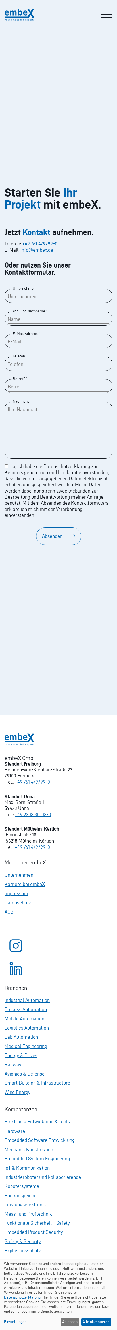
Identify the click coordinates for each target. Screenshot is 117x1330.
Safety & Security (23, 1241)
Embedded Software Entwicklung (40, 1140)
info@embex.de (36, 249)
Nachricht (21, 401)
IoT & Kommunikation (27, 1168)
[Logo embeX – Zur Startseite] (19, 15)
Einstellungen (15, 1322)
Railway (13, 1064)
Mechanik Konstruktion (29, 1149)
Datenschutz (18, 902)
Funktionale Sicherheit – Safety (37, 1223)
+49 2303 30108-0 (33, 814)
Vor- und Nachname (30, 311)
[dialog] (58, 1294)
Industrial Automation (27, 1000)
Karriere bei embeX (25, 884)
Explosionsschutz (23, 1250)
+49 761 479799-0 (39, 243)
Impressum (16, 893)
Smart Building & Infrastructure (37, 1082)
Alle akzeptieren (96, 1322)
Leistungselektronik (25, 1204)
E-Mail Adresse (26, 333)
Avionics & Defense (25, 1073)
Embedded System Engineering (37, 1158)
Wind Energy (17, 1092)
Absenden (52, 536)
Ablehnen (70, 1322)
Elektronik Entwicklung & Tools (37, 1121)
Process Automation (26, 1009)
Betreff (20, 378)
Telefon (19, 356)
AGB (9, 911)
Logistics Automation (27, 1027)
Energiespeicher (21, 1195)
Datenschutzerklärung (22, 1297)
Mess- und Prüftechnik (28, 1214)
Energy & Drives (21, 1055)
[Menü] (106, 14)
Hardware (15, 1131)
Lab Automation (21, 1036)
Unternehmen (24, 288)
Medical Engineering (26, 1046)
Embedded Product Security (34, 1232)
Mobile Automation (24, 1018)
